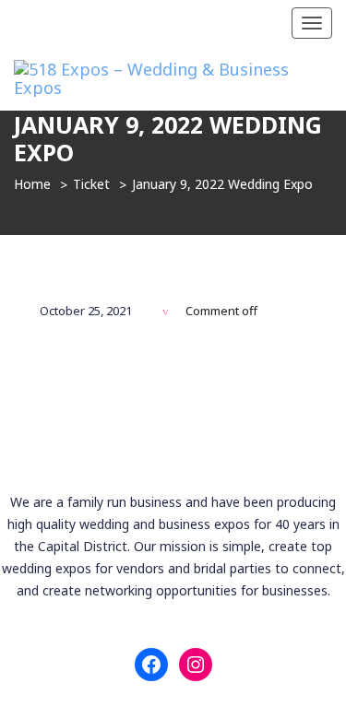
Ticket (91, 184)
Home (32, 184)
